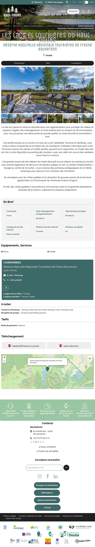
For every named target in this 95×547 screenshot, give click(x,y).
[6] (43, 442)
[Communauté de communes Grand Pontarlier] (48, 527)
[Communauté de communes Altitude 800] (60, 527)
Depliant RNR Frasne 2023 (25, 346)
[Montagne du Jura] (82, 541)
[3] (36, 442)
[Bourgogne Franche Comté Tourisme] (48, 541)
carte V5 (70, 346)
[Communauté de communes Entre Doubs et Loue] (80, 527)
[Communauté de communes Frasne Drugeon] (18, 527)
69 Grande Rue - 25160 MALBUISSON (33, 432)
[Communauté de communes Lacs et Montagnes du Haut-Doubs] (34, 527)
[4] (38, 442)
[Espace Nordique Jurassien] (26, 534)
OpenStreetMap (88, 388)
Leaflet (80, 388)
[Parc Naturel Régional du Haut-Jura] (50, 534)
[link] (85, 2)
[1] (31, 442)
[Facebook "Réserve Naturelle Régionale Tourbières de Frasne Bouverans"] (6, 288)
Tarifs (48, 63)
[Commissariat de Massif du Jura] (24, 541)
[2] (34, 442)
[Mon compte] (88, 11)
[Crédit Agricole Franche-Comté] (5, 527)
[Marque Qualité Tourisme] (66, 541)
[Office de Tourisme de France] (57, 541)
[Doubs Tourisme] (69, 534)
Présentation (19, 63)
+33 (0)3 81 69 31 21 (31, 438)
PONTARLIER (60, 427)
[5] (41, 442)
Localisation (76, 63)
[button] (83, 11)
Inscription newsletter (47, 459)
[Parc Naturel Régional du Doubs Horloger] (39, 534)
